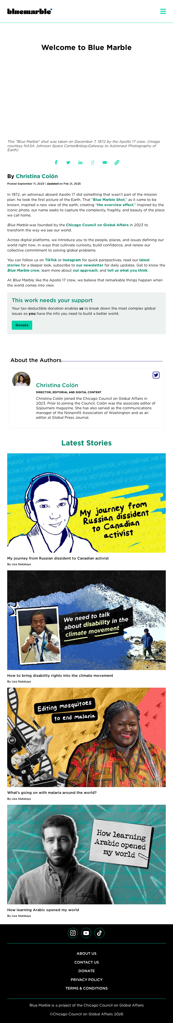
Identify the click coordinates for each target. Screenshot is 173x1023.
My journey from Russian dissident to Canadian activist (58, 558)
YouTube (89, 940)
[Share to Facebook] (56, 162)
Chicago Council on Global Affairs (97, 225)
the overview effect (115, 205)
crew (23, 270)
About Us (86, 954)
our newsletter (89, 265)
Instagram (72, 260)
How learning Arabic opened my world (43, 910)
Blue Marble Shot (109, 200)
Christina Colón (37, 176)
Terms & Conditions (87, 988)
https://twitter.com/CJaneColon (156, 375)
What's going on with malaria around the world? (52, 792)
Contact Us (86, 962)
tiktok (99, 940)
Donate (86, 971)
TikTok (51, 260)
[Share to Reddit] (92, 162)
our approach (85, 270)
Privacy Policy (86, 980)
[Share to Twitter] (68, 162)
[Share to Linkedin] (80, 162)
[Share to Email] (104, 162)
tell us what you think (127, 270)
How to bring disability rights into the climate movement (60, 675)
